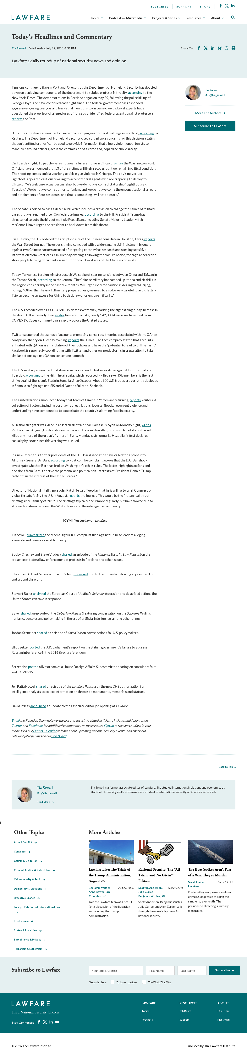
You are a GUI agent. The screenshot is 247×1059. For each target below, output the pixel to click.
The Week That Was (159, 982)
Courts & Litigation (27, 860)
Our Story (223, 1010)
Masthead (223, 1019)
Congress (21, 851)
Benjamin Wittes (100, 887)
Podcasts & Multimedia (126, 18)
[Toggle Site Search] (233, 17)
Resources (193, 18)
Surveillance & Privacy (28, 939)
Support (184, 6)
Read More (43, 801)
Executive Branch (25, 897)
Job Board (185, 1010)
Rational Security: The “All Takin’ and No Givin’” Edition (159, 875)
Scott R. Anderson (150, 887)
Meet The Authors (208, 113)
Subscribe (159, 6)
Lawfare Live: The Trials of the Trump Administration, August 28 (110, 875)
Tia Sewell (19, 48)
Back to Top (226, 766)
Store (205, 6)
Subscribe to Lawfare (210, 126)
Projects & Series (164, 18)
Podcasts (147, 1019)
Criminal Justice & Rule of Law (33, 870)
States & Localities (26, 930)
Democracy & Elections (29, 888)
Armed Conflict (24, 842)
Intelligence (22, 921)
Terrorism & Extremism (29, 948)
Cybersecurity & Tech (28, 879)
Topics (95, 18)
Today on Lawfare (126, 982)
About (215, 18)
